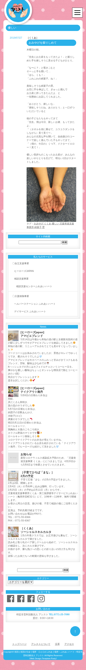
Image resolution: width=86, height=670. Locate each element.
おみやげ (38, 223)
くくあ (47, 223)
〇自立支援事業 (20, 263)
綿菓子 (38, 227)
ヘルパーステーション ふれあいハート (35, 303)
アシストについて (40, 644)
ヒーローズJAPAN (24, 271)
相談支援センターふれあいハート (34, 286)
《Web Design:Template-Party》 (43, 658)
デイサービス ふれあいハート (30, 311)
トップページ (19, 644)
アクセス (69, 644)
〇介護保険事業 (20, 296)
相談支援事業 (21, 278)
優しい (55, 223)
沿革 (57, 644)
